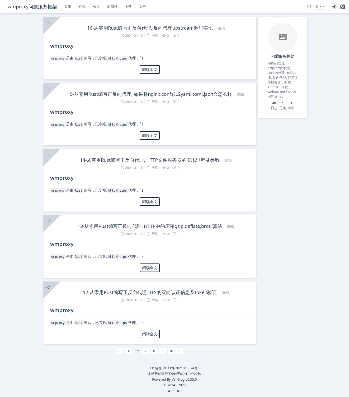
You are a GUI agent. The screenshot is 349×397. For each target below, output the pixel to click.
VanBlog (184, 379)
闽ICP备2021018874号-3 (182, 368)
